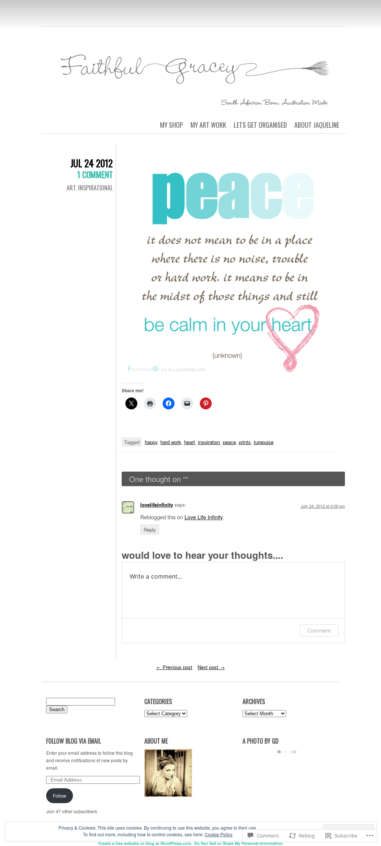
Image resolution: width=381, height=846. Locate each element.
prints (245, 442)
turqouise (263, 442)
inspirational (95, 187)
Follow (59, 795)
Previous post (174, 667)
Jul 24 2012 (91, 163)
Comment (319, 630)
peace (229, 442)
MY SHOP (171, 125)
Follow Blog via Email (73, 740)
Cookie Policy (219, 834)
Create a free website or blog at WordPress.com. (145, 843)
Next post (211, 667)
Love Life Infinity (203, 517)
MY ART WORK (208, 125)
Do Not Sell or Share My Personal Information (238, 843)
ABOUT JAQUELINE (316, 125)
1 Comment (95, 174)
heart (189, 442)
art (71, 187)
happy (151, 442)
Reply (150, 529)
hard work (170, 442)
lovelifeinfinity (156, 504)
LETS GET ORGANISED (260, 125)
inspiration (209, 442)
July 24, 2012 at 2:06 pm (323, 506)
